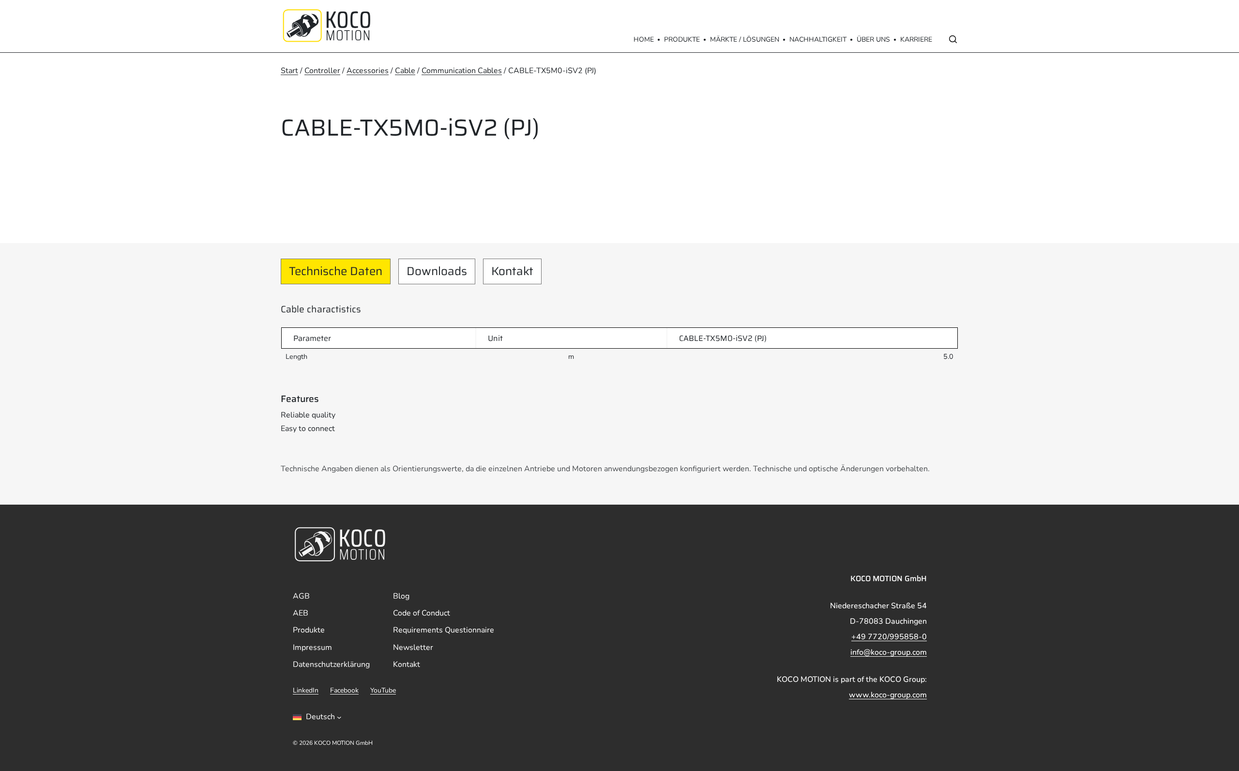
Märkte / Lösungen (744, 39)
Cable (405, 70)
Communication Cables (462, 70)
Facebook (344, 690)
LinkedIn (305, 690)
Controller (322, 70)
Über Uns (873, 39)
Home (644, 39)
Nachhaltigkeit (817, 39)
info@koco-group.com (888, 652)
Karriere (916, 39)
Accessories (368, 70)
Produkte (682, 39)
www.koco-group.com (888, 695)
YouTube (383, 690)
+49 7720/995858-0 (889, 637)
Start (289, 70)
